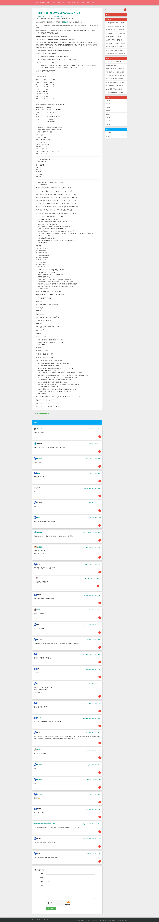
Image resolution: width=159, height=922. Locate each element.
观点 (64, 2)
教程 (73, 2)
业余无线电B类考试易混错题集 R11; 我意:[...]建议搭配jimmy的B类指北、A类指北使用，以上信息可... (116, 89)
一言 (83, 2)
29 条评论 (62, 16)
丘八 (38, 473)
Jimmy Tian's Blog (39, 2)
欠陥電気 (39, 547)
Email (41, 877)
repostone (40, 458)
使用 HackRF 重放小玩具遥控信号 (115, 40)
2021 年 (108, 104)
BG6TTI (39, 428)
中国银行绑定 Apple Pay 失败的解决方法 (116, 29)
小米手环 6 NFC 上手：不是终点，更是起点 (116, 36)
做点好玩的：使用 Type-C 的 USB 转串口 (116, 46)
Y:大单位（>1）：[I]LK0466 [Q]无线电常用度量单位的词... (116, 75)
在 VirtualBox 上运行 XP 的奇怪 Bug (115, 33)
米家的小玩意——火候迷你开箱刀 (114, 50)
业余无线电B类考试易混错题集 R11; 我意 (44, 823)
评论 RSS (108, 136)
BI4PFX (39, 517)
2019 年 (108, 110)
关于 (88, 2)
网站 (42, 881)
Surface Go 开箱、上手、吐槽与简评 (115, 43)
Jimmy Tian (41, 16)
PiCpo (39, 749)
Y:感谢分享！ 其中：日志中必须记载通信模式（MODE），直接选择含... (116, 72)
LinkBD (39, 717)
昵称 (42, 873)
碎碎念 (49, 2)
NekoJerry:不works (111, 65)
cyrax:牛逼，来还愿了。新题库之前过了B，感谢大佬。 (116, 68)
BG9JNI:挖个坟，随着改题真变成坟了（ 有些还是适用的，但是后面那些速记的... (116, 78)
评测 (54, 2)
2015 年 (108, 124)
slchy (38, 609)
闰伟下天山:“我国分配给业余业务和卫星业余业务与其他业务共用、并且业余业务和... (116, 82)
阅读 (78, 2)
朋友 (93, 2)
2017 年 (108, 117)
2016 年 (108, 121)
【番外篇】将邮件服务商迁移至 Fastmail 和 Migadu (116, 26)
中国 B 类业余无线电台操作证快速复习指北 (58, 12)
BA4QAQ (39, 794)
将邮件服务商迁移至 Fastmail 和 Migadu (116, 23)
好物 (59, 2)
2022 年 (108, 100)
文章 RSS (108, 132)
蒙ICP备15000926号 (122, 920)
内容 (42, 885)
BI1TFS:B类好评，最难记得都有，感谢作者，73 (116, 85)
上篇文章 (65, 22)
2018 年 (108, 114)
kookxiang (95, 920)
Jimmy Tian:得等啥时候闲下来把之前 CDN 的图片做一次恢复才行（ (116, 92)
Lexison (39, 532)
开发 (69, 2)
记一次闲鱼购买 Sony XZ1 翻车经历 (115, 53)
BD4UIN (39, 764)
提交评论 (50, 908)
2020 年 (108, 107)
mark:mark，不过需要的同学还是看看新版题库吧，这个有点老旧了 (116, 61)
